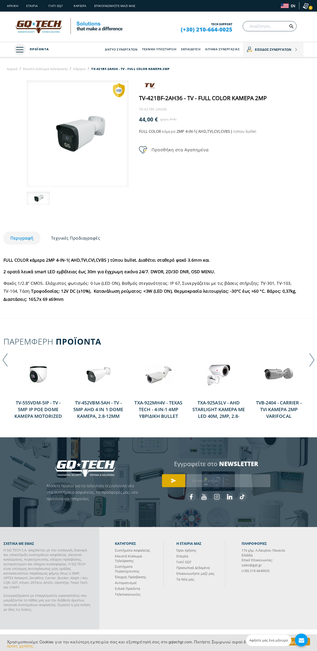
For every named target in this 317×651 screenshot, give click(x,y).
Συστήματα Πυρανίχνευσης (127, 568)
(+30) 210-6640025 (256, 570)
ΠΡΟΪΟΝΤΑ (39, 49)
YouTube (204, 496)
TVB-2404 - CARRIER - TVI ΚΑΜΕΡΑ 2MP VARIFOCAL (279, 409)
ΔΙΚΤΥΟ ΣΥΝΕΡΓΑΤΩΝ (121, 49)
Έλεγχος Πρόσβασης (130, 577)
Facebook (191, 496)
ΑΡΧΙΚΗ (12, 6)
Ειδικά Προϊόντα (127, 588)
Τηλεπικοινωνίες (128, 594)
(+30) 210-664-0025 (206, 29)
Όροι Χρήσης (186, 550)
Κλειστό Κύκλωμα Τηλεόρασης (128, 558)
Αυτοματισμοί (126, 583)
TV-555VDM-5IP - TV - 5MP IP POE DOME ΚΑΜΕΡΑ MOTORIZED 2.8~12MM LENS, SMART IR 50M (38, 416)
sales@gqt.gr (252, 565)
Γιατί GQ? (183, 562)
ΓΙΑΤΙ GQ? (56, 6)
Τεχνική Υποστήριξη (159, 49)
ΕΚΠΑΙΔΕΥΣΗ (191, 49)
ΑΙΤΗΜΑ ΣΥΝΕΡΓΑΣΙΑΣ (222, 49)
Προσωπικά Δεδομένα (193, 567)
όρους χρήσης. (20, 645)
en (292, 6)
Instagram (216, 496)
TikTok (242, 496)
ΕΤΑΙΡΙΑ (32, 6)
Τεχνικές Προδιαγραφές (75, 238)
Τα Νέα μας (185, 579)
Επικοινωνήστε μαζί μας (115, 6)
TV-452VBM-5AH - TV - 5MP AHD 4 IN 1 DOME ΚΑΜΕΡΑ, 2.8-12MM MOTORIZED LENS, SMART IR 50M (98, 416)
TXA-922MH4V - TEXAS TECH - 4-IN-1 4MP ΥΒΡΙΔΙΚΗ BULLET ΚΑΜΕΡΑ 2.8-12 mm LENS (158, 416)
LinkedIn (229, 496)
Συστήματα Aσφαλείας (132, 550)
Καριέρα (80, 6)
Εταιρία (182, 556)
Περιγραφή (21, 238)
